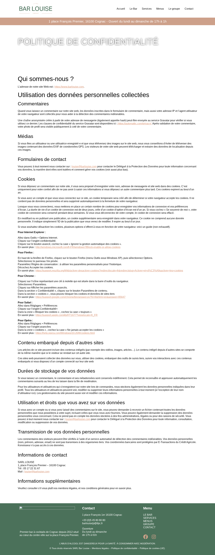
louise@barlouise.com (84, 166)
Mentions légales (100, 548)
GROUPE (148, 524)
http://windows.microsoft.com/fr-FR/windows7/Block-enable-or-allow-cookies (78, 247)
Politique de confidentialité (124, 548)
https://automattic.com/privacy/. (134, 123)
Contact (189, 8)
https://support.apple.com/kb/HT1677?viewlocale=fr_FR (67, 315)
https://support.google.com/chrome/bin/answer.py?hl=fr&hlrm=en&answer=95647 (80, 297)
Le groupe (174, 8)
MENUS (148, 521)
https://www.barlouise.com (69, 86)
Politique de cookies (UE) (152, 548)
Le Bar (133, 8)
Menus (160, 8)
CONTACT (149, 527)
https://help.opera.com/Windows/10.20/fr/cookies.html (65, 333)
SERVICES (149, 518)
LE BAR (147, 514)
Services (147, 8)
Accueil (121, 8)
